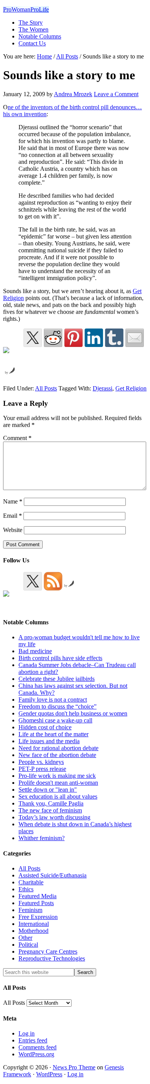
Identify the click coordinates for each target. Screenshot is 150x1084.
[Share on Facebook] (12, 356)
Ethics (25, 889)
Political (28, 944)
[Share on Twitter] (32, 338)
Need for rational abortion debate (58, 748)
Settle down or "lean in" (47, 789)
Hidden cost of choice (45, 727)
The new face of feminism (50, 810)
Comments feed (37, 1047)
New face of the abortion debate (57, 755)
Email (12, 515)
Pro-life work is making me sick (57, 775)
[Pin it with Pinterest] (73, 338)
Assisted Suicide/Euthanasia (52, 875)
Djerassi (102, 388)
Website (12, 530)
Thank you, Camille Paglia (50, 803)
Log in (26, 1033)
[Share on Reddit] (53, 338)
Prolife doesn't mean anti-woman (58, 782)
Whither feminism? (41, 838)
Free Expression (38, 917)
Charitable (30, 882)
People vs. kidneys (41, 762)
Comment (17, 438)
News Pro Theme (74, 1067)
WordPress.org (36, 1054)
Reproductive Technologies (51, 958)
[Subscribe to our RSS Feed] (53, 581)
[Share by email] (134, 338)
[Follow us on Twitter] (32, 581)
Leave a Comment (116, 94)
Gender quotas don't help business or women (72, 713)
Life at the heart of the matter (53, 734)
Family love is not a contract (52, 699)
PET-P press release (42, 768)
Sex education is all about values (57, 796)
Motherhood (33, 930)
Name (12, 501)
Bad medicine (35, 651)
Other (25, 937)
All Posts (46, 388)
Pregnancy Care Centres (47, 951)
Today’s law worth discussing (54, 817)
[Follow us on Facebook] (12, 599)
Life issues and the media (49, 741)
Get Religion (131, 388)
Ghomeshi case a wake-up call (55, 720)
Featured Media (37, 896)
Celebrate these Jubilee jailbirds (56, 678)
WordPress (49, 1074)
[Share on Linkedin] (94, 338)
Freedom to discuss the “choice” (57, 706)
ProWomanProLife (26, 9)
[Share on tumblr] (114, 338)
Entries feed (32, 1040)
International (33, 924)
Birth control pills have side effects (60, 658)
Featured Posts (36, 903)
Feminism (30, 910)
